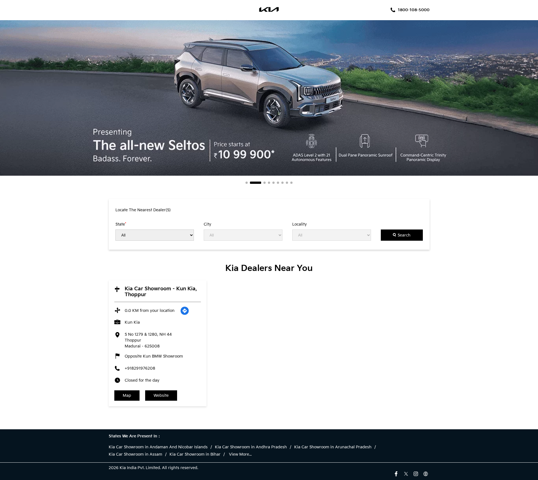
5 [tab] (273, 183)
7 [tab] (282, 183)
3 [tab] (264, 183)
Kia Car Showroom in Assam (135, 454)
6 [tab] (278, 183)
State (120, 224)
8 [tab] (287, 183)
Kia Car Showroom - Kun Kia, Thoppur (161, 292)
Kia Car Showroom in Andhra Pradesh (251, 447)
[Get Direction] (184, 310)
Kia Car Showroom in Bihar (195, 454)
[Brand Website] (426, 473)
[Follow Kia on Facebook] (396, 473)
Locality (299, 224)
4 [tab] (269, 183)
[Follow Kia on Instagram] (416, 473)
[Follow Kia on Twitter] (406, 473)
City (207, 224)
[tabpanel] (269, 98)
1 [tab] (246, 183)
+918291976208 (140, 368)
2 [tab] (255, 183)
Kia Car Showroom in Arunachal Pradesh (333, 447)
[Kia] (269, 10)
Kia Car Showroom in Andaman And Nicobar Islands (158, 447)
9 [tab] (291, 183)
